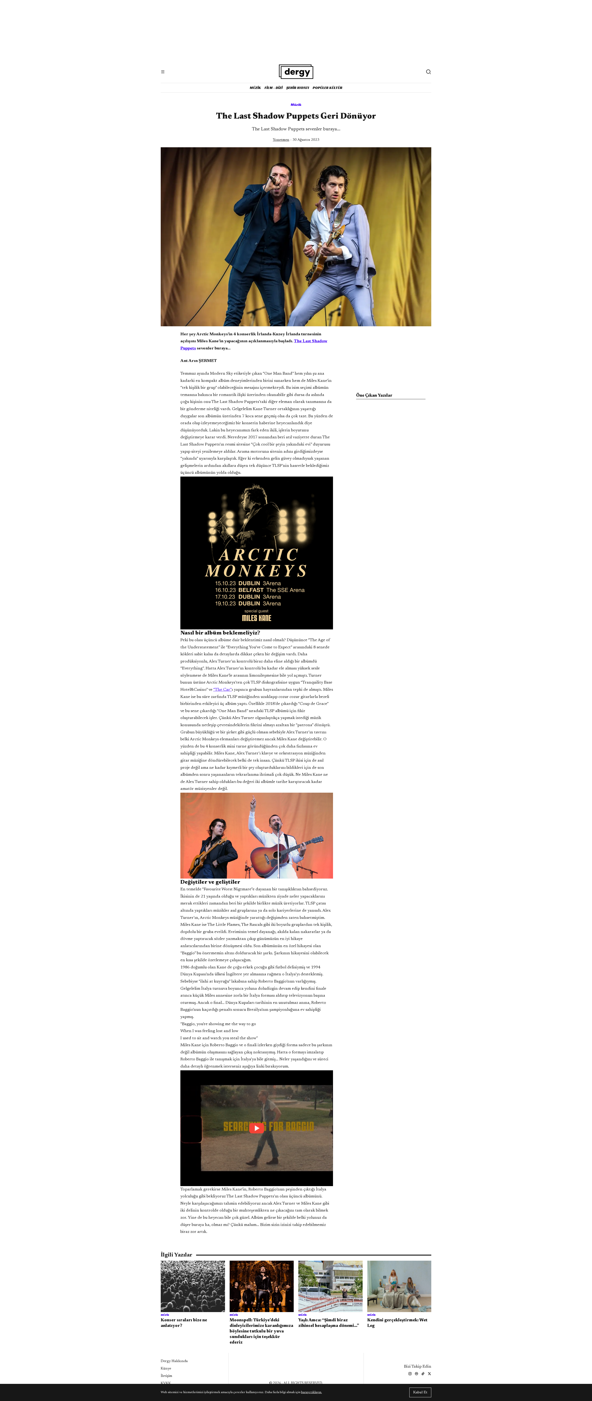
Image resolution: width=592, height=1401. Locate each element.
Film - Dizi (274, 87)
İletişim (166, 1376)
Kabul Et (420, 1392)
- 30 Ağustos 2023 (296, 140)
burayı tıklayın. (311, 1392)
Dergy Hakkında (174, 1361)
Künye (166, 1368)
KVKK (166, 1383)
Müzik (255, 87)
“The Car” (222, 690)
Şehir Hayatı (297, 87)
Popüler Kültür (327, 87)
